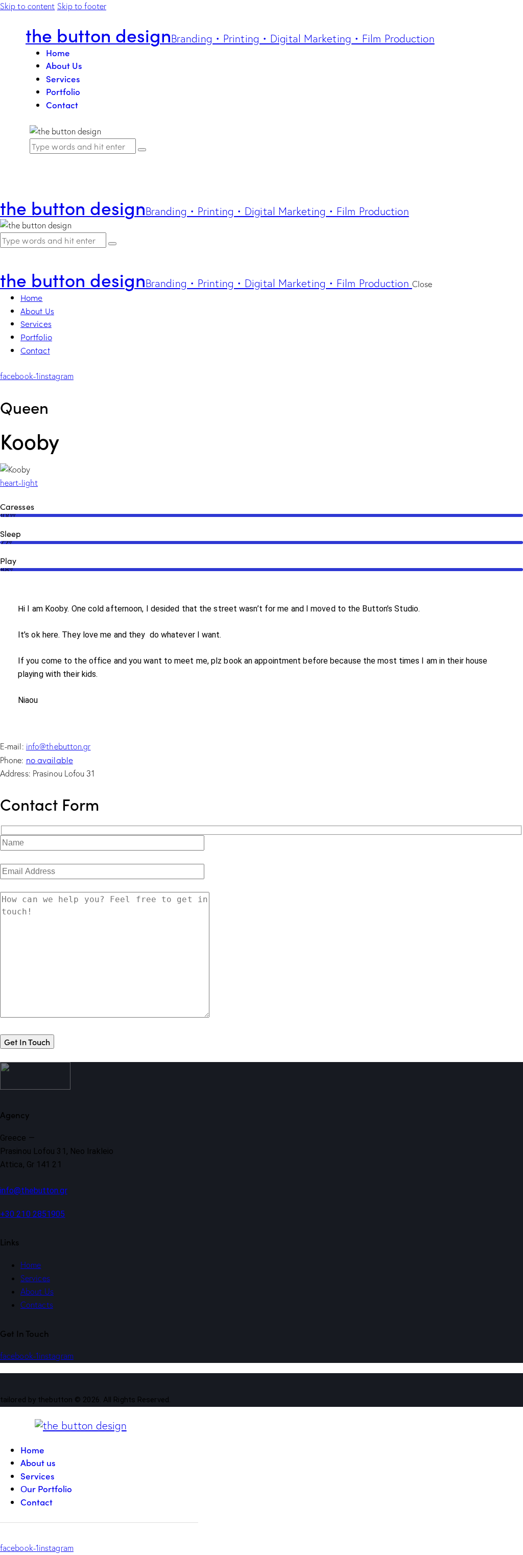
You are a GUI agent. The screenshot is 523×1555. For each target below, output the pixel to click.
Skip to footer (81, 6)
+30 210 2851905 (32, 1214)
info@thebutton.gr (58, 746)
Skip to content (27, 6)
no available (49, 759)
